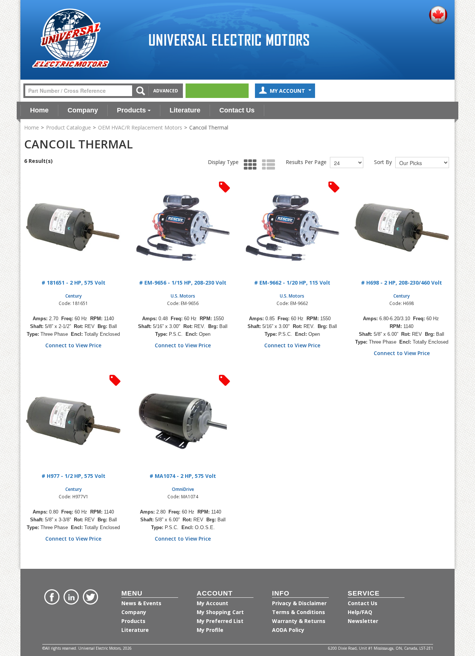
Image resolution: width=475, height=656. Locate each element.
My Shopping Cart (220, 612)
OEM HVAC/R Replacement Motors (140, 127)
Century (73, 296)
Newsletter (363, 620)
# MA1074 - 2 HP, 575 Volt (183, 475)
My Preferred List (220, 620)
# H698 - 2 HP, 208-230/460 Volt (401, 282)
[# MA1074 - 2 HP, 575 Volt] (182, 421)
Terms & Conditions (298, 612)
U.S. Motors (183, 296)
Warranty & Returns (298, 620)
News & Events (141, 603)
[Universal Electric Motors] (70, 38)
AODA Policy (288, 629)
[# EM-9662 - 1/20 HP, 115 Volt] (292, 228)
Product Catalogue (68, 127)
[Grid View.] (248, 164)
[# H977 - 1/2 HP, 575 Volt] (73, 421)
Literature (185, 110)
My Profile (210, 629)
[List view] (266, 164)
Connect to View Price (73, 345)
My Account (288, 90)
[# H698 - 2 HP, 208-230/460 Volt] (401, 228)
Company (83, 110)
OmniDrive (183, 489)
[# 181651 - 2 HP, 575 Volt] (73, 228)
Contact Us (237, 110)
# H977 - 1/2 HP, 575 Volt (73, 475)
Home (39, 110)
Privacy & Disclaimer (299, 603)
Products (131, 110)
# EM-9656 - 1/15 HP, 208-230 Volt (182, 282)
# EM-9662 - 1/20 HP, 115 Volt (292, 282)
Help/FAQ (360, 612)
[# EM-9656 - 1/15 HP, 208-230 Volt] (182, 228)
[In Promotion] (224, 186)
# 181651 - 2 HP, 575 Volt (73, 282)
